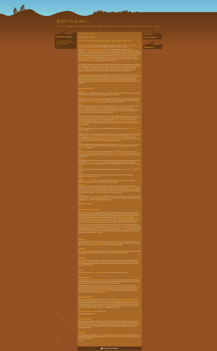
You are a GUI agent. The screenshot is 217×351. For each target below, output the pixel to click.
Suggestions (149, 47)
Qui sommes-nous (119, 26)
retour (81, 340)
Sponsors (148, 26)
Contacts (156, 26)
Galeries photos (133, 26)
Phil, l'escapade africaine (71, 26)
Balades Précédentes (88, 26)
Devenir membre (150, 37)
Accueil (57, 26)
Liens (142, 26)
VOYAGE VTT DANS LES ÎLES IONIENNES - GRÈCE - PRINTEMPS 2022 (65, 42)
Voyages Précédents (104, 26)
